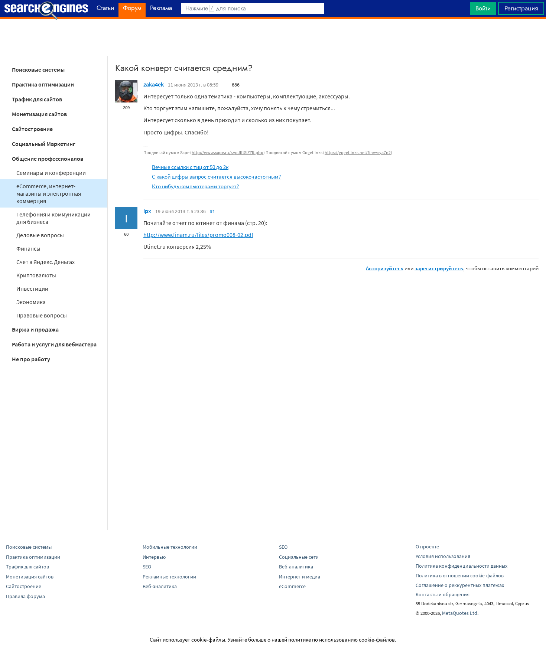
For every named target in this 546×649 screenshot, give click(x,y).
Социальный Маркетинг (43, 143)
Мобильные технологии (170, 547)
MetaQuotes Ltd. (460, 613)
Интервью (154, 557)
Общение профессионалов (47, 158)
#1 (212, 211)
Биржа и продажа (35, 329)
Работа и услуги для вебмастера (54, 344)
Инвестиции (32, 288)
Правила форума (25, 596)
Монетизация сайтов (39, 114)
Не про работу (31, 359)
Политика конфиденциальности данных (461, 565)
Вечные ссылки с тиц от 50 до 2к (190, 166)
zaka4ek (153, 84)
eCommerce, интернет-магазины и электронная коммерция (48, 193)
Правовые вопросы (41, 315)
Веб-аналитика (160, 586)
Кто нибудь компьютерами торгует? (195, 186)
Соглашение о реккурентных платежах (460, 585)
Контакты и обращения (442, 594)
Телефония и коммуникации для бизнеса (53, 218)
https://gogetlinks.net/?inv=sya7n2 (358, 152)
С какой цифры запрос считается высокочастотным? (216, 176)
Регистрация (521, 8)
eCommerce (292, 586)
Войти (483, 8)
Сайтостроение (32, 129)
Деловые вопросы (40, 235)
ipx (147, 211)
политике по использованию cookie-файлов (341, 639)
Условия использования (443, 556)
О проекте (427, 546)
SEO (147, 566)
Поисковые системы (38, 69)
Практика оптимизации (43, 84)
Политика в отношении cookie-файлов (460, 575)
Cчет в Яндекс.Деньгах (45, 261)
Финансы (28, 248)
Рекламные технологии (169, 576)
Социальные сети (299, 557)
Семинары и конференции (51, 172)
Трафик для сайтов (37, 99)
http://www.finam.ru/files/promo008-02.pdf (198, 234)
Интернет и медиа (299, 576)
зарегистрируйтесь (439, 268)
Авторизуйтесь (384, 268)
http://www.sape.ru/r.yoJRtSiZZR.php (227, 152)
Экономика (31, 302)
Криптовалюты (36, 275)
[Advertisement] (273, 37)
